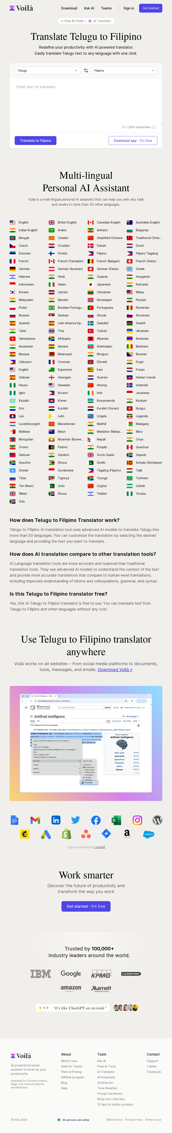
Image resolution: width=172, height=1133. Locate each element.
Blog (64, 1082)
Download (69, 8)
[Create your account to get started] (86, 743)
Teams (106, 8)
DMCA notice (114, 1119)
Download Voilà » (115, 669)
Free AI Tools (106, 1066)
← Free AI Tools (72, 21)
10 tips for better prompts (115, 1104)
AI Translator (106, 1072)
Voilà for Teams (71, 1066)
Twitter (152, 1066)
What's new (69, 1061)
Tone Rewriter (107, 1088)
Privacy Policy (133, 1119)
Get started (151, 8)
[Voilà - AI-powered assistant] (21, 8)
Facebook (154, 1072)
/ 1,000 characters (136, 127)
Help (64, 1088)
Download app (133, 140)
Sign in (129, 8)
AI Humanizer (106, 1077)
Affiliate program (72, 1077)
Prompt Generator (110, 1093)
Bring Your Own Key (111, 1099)
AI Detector (105, 1082)
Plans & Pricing (71, 1072)
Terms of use (153, 1119)
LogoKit (99, 847)
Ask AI (89, 8)
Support (152, 1061)
